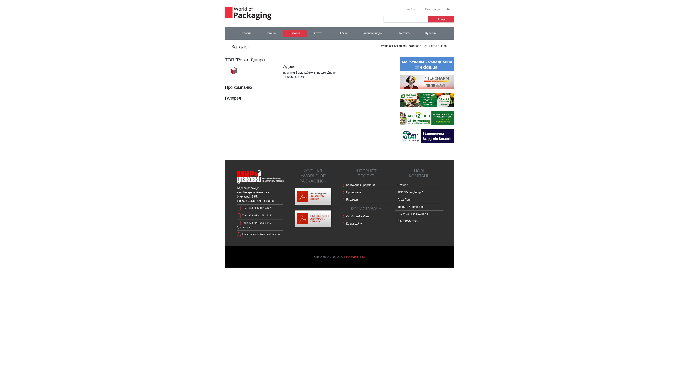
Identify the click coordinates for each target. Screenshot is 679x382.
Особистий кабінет (358, 216)
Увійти (411, 9)
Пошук (441, 19)
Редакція (352, 199)
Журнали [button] (430, 33)
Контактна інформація (360, 185)
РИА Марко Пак (354, 256)
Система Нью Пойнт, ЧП (413, 214)
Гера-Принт (405, 199)
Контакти (404, 33)
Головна (245, 33)
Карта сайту (354, 223)
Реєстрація (432, 9)
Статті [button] (318, 33)
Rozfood (402, 185)
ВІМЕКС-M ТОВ (407, 221)
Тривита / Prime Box (410, 206)
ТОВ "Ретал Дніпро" (410, 192)
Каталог (295, 33)
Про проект (353, 192)
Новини (271, 33)
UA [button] (448, 9)
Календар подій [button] (372, 33)
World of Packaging (393, 45)
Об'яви (343, 33)
